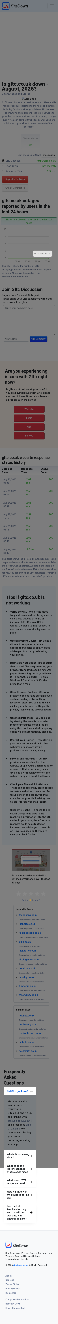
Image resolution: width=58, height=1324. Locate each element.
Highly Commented (15, 1308)
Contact (9, 1280)
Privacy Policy (12, 1288)
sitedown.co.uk (20, 1265)
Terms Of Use (12, 1284)
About (8, 1276)
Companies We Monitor (17, 1299)
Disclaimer (10, 1293)
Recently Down (12, 1303)
